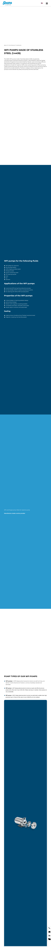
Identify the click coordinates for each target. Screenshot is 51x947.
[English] (41, 3)
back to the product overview (12, 45)
